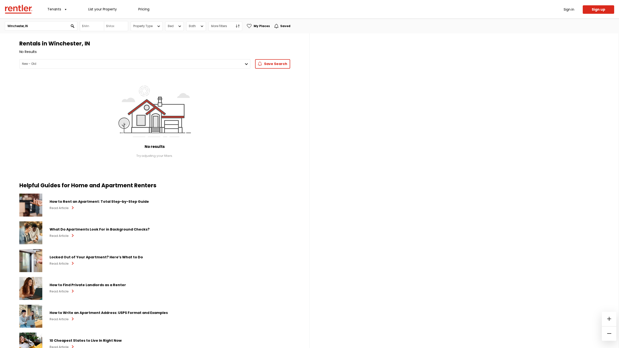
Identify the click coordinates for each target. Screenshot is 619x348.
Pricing (143, 9)
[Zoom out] (609, 333)
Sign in (569, 9)
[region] (464, 190)
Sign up (598, 9)
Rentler (18, 9)
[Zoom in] (609, 319)
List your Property (102, 9)
